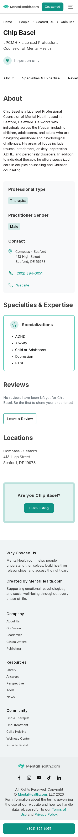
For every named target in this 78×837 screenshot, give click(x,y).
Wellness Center (18, 738)
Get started (52, 6)
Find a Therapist (17, 718)
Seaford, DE (45, 22)
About (8, 78)
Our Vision (13, 628)
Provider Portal (17, 745)
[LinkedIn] (59, 777)
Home (7, 22)
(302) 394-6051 (30, 273)
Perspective (15, 683)
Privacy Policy (46, 814)
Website (22, 285)
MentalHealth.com (32, 794)
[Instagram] (29, 777)
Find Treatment (17, 725)
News (10, 697)
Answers (12, 676)
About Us (13, 621)
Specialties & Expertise (41, 78)
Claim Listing (39, 508)
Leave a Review (20, 419)
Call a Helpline (16, 732)
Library (11, 670)
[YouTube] (39, 777)
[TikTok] (49, 777)
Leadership (14, 635)
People (24, 22)
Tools (10, 690)
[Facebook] (19, 777)
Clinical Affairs (16, 642)
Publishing (13, 648)
